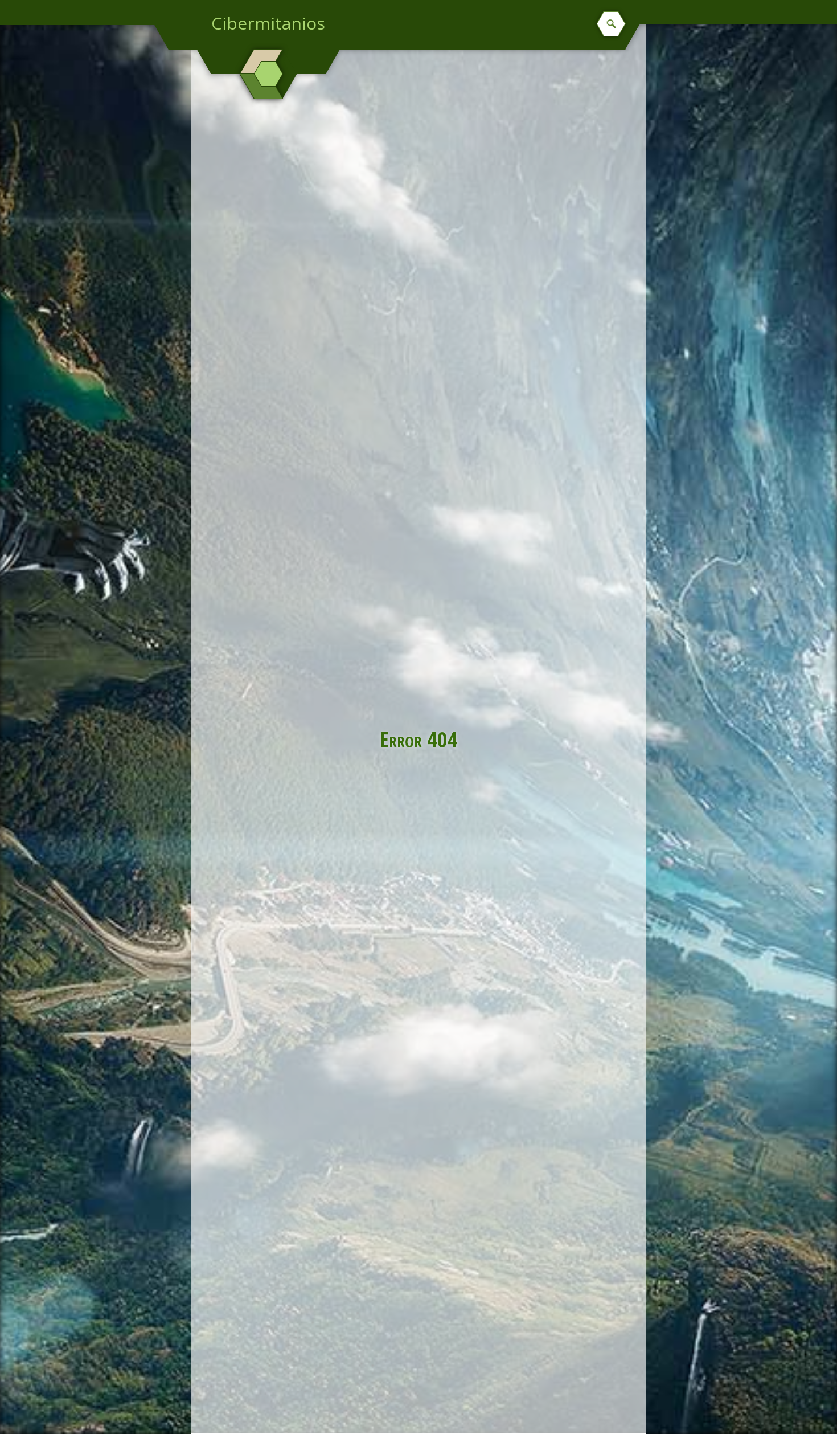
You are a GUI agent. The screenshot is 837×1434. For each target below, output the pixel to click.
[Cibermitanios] (268, 74)
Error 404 (419, 739)
